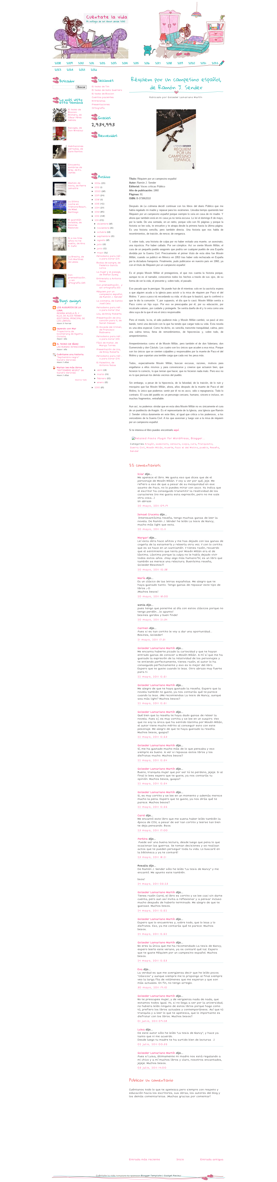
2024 (70, 69)
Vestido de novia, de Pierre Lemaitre (77, 186)
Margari (143, 537)
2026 (94, 69)
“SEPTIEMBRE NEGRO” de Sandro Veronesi (70, 371)
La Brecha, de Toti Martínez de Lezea (76, 259)
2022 (215, 63)
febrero (102, 378)
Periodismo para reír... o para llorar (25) (109, 337)
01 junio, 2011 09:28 (152, 1021)
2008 (58, 63)
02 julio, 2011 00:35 (153, 1044)
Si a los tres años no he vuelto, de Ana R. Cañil (76, 242)
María (141, 578)
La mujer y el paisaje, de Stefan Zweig (108, 273)
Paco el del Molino (186, 447)
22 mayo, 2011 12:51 (152, 676)
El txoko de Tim (100, 86)
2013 (113, 63)
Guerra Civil (137, 447)
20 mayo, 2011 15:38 (153, 569)
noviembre (103, 228)
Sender (134, 451)
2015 (136, 63)
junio (100, 248)
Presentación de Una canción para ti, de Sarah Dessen (109, 320)
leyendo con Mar (66, 328)
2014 (125, 63)
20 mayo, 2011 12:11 (152, 529)
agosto (101, 240)
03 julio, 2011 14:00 (152, 1067)
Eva (140, 969)
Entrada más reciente (144, 1159)
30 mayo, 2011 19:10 (152, 987)
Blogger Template (151, 1175)
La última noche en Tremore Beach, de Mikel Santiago (77, 206)
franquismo (205, 444)
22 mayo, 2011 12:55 (153, 807)
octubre (102, 232)
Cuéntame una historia (70, 354)
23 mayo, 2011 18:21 (152, 857)
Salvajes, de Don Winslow (75, 129)
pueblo (204, 447)
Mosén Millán (154, 447)
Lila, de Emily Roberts (109, 314)
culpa (185, 444)
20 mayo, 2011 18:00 (153, 596)
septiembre (104, 236)
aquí (176, 430)
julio (100, 244)
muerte (168, 447)
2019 (180, 63)
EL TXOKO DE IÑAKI (67, 344)
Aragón (149, 444)
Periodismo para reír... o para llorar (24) (109, 357)
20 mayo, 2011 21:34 (153, 619)
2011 (91, 63)
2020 (191, 63)
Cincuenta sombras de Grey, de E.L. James (75, 169)
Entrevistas (98, 101)
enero (101, 382)
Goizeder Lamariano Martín (156, 648)
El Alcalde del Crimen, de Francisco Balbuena (109, 330)
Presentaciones (101, 104)
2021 (203, 63)
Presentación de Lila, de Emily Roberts (108, 350)
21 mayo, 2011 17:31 (152, 639)
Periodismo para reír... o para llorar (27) (109, 257)
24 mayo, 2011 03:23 (153, 883)
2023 (58, 69)
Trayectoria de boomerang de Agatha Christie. (70, 334)
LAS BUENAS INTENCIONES (71, 347)
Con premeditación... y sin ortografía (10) (109, 286)
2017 (158, 63)
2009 (70, 63)
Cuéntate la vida (105, 1175)
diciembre (103, 224)
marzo (101, 374)
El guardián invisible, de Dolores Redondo (75, 224)
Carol (141, 815)
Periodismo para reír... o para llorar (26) (109, 308)
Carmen (143, 628)
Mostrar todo (81, 380)
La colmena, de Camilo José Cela (109, 302)
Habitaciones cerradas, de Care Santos (75, 149)
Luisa (141, 1029)
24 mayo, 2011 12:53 (152, 960)
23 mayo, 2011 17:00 (153, 830)
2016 (147, 63)
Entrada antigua (211, 1159)
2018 (169, 63)
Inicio (180, 1159)
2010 (81, 63)
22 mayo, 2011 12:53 (153, 736)
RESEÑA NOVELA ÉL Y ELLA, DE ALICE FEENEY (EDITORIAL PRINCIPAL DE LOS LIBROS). (71, 317)
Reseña (214, 447)
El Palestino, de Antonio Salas (106, 363)
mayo (100, 253)
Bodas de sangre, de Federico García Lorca (108, 265)
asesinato (162, 444)
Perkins (143, 838)
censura (175, 444)
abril (100, 370)
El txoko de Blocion (103, 94)
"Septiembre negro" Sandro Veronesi (68, 358)
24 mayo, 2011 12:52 (152, 910)
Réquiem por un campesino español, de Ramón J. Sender (109, 294)
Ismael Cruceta (148, 514)
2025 (82, 69)
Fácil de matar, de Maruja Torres (107, 344)
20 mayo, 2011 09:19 (153, 505)
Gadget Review (172, 1175)
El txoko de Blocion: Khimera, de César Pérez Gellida (75, 114)
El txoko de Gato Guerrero (107, 90)
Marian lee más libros (69, 367)
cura (193, 444)
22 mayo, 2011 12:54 (152, 760)
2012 (102, 63)
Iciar (141, 474)
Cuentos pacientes (103, 97)
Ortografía (98, 108)
